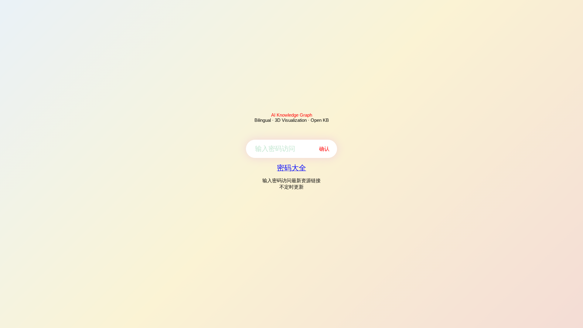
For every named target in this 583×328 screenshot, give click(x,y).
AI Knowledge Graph (291, 115)
